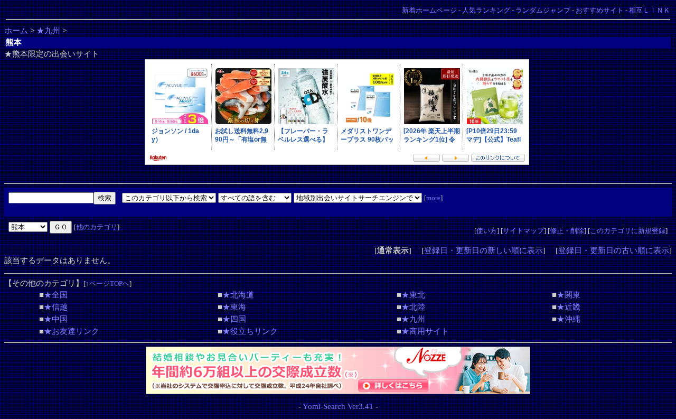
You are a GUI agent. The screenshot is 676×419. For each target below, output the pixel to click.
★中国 (56, 319)
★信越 (56, 307)
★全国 (56, 295)
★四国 (234, 319)
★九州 (48, 30)
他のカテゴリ (96, 227)
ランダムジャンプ (542, 10)
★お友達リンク (71, 331)
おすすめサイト (600, 10)
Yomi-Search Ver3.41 (338, 406)
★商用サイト (425, 331)
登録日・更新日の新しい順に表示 (483, 250)
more (433, 198)
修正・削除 (567, 231)
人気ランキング (486, 10)
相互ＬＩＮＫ (649, 10)
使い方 (486, 231)
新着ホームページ (429, 10)
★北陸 (413, 307)
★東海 (234, 307)
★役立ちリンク (250, 331)
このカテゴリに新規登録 (627, 231)
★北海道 (238, 295)
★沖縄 (568, 319)
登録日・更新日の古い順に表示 (613, 250)
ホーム (16, 30)
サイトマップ (523, 231)
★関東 (568, 295)
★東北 (413, 295)
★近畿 (568, 307)
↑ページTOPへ (107, 283)
